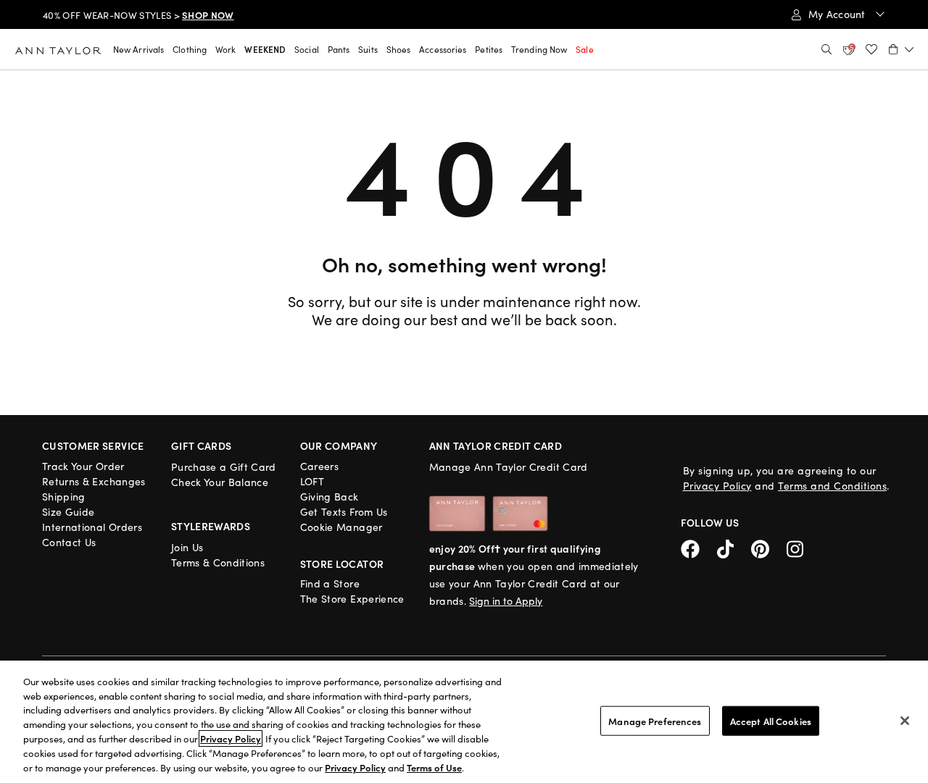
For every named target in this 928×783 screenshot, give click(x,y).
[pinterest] (769, 547)
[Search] (826, 49)
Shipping (64, 496)
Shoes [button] (398, 49)
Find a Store (330, 583)
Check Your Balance (219, 482)
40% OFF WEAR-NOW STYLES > (138, 15)
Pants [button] (339, 49)
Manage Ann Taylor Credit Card (508, 467)
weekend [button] (265, 49)
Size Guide (68, 512)
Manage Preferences (654, 720)
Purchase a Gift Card (223, 467)
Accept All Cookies (770, 720)
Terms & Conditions (218, 562)
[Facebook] (699, 547)
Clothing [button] (190, 49)
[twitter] (734, 547)
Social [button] (306, 49)
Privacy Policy (717, 486)
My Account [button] (838, 14)
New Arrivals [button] (138, 49)
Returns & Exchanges (94, 481)
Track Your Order (83, 466)
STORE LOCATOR (342, 563)
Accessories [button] (442, 49)
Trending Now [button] (539, 49)
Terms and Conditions (832, 486)
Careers (319, 466)
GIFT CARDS (201, 445)
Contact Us (69, 542)
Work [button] (225, 49)
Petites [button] (488, 49)
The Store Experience (352, 599)
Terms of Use (434, 767)
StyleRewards (210, 526)
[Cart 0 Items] (901, 49)
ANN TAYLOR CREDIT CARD (496, 445)
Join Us (187, 547)
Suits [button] (368, 49)
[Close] (905, 721)
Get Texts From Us (344, 512)
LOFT (312, 481)
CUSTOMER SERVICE (93, 445)
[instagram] (800, 547)
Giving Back (329, 496)
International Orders (92, 527)
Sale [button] (584, 49)
